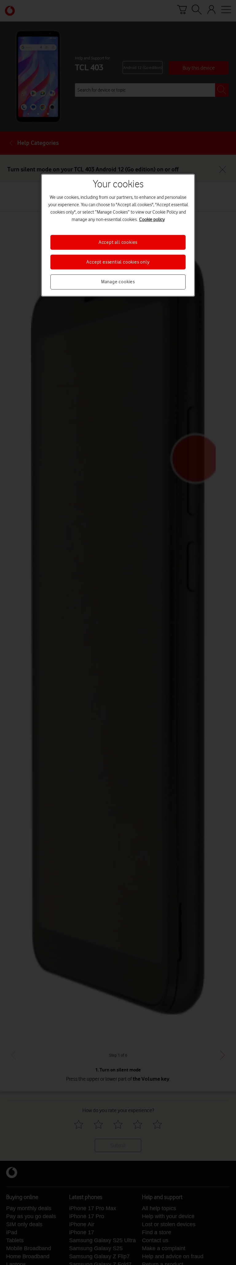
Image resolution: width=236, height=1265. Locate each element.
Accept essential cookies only (117, 262)
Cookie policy (152, 219)
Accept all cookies (118, 242)
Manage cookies (118, 282)
